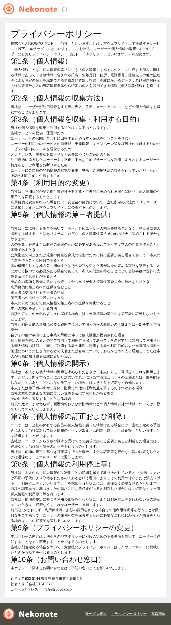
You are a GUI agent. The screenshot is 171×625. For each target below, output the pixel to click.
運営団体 (158, 614)
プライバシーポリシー (129, 614)
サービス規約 (96, 614)
